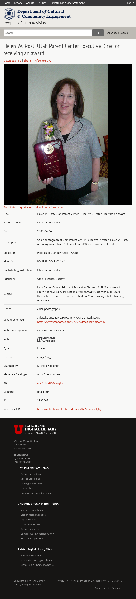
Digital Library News (31, 528)
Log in (130, 3)
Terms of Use (27, 488)
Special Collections (30, 478)
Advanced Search (117, 33)
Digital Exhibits (28, 519)
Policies (116, 588)
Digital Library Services (32, 474)
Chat (43, 3)
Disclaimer (99, 588)
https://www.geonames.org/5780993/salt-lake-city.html (71, 321)
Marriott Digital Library (32, 510)
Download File (12, 60)
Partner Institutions (31, 555)
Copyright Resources (31, 483)
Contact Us (22, 454)
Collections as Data (30, 524)
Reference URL (42, 60)
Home (7, 3)
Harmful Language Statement (67, 3)
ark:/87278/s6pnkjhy (50, 383)
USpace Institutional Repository (37, 533)
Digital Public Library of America (37, 564)
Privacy (60, 580)
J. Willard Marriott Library (27, 440)
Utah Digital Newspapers (33, 514)
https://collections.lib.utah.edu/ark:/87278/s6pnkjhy (69, 409)
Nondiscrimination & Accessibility (88, 580)
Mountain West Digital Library (36, 560)
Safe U (115, 580)
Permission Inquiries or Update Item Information (33, 207)
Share (27, 60)
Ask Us (30, 3)
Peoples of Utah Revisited (25, 22)
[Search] (98, 32)
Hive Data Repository (32, 538)
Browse (18, 3)
